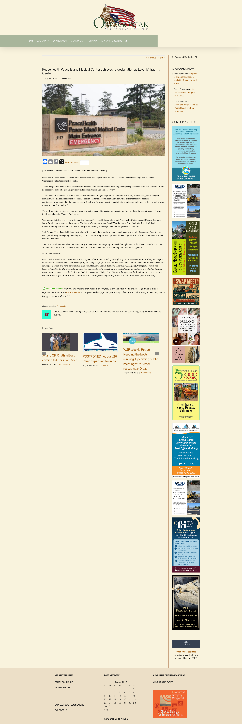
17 (110, 699)
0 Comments (64, 364)
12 (120, 696)
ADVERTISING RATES (163, 682)
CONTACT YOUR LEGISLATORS (69, 704)
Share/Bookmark (72, 162)
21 (129, 699)
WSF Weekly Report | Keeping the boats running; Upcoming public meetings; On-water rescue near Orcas (140, 359)
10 (110, 696)
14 (129, 696)
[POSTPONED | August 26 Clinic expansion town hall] (100, 342)
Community (61, 306)
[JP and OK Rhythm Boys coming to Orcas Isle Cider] (60, 341)
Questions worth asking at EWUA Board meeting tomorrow (186, 107)
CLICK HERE (73, 292)
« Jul (106, 709)
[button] (126, 40)
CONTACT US (61, 710)
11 (115, 696)
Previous (152, 57)
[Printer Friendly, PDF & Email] (53, 288)
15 (134, 696)
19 (120, 699)
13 (125, 696)
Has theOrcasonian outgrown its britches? (185, 92)
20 (125, 699)
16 (105, 699)
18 (115, 699)
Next (160, 57)
